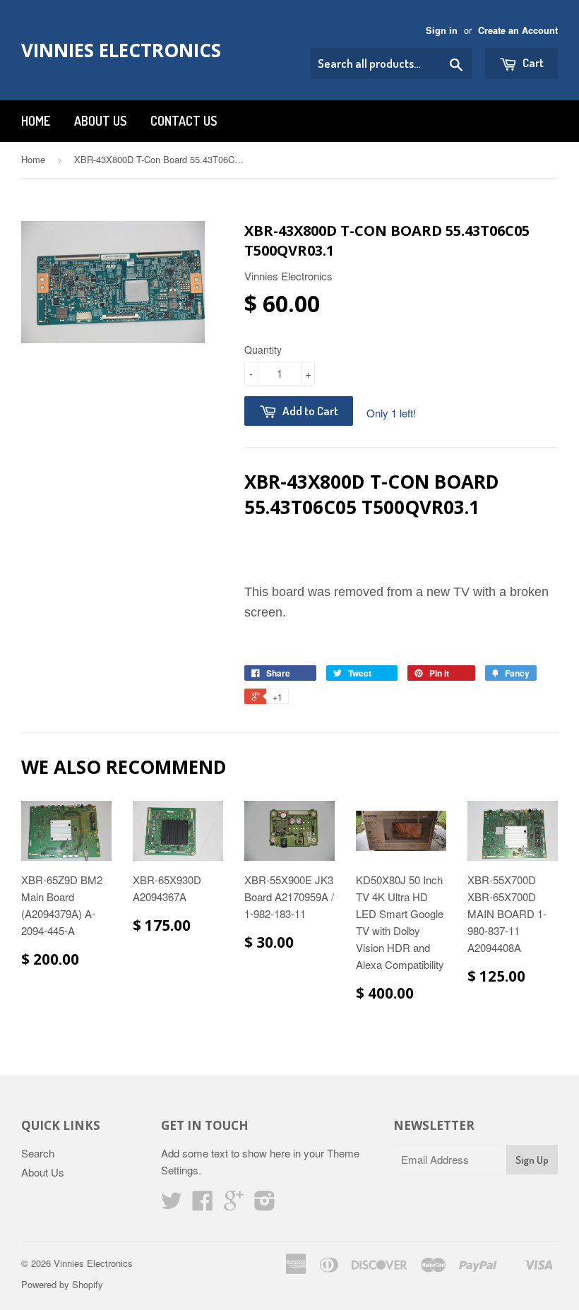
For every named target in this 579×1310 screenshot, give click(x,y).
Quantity (263, 350)
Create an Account (518, 30)
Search (37, 1152)
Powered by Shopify (62, 1284)
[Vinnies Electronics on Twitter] (171, 1204)
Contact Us (183, 121)
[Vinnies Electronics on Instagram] (264, 1204)
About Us (100, 121)
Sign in (442, 30)
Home (35, 121)
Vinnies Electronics (121, 50)
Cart (532, 62)
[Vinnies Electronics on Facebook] (202, 1204)
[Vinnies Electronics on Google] (233, 1204)
